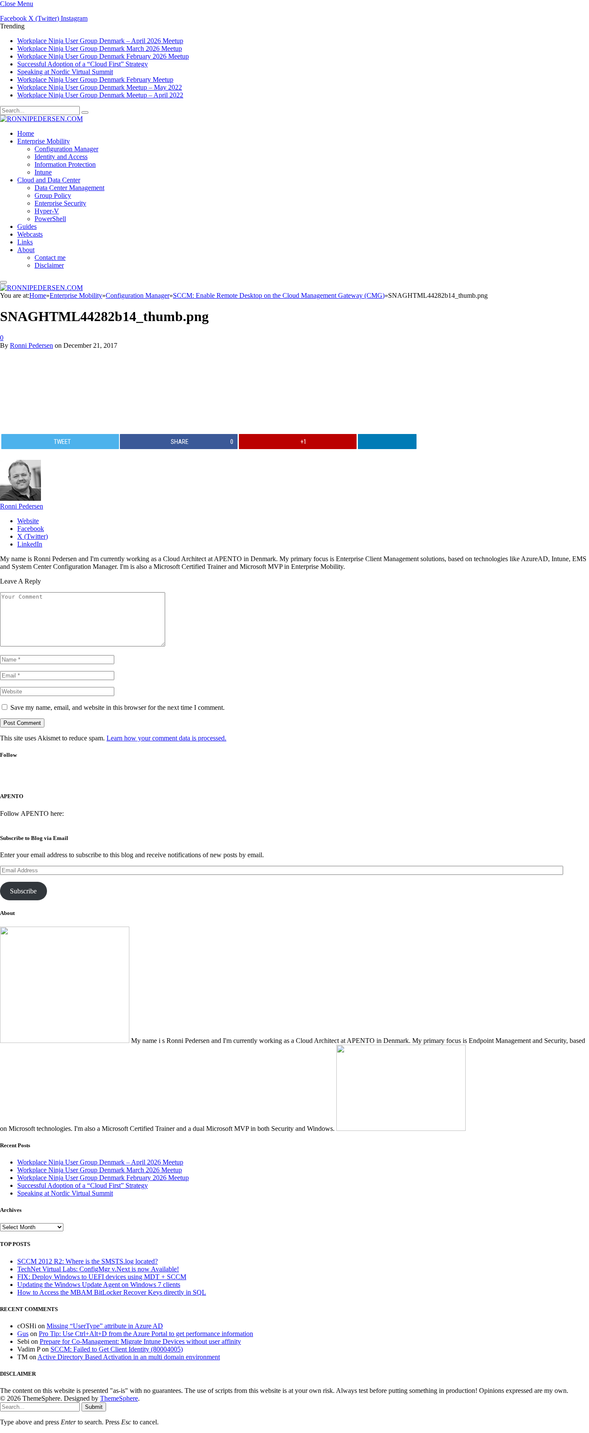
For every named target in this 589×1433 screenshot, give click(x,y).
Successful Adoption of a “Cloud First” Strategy (82, 64)
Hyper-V (46, 211)
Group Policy (52, 195)
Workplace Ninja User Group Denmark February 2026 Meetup (103, 56)
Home (25, 133)
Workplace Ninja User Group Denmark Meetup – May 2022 (99, 87)
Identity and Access (61, 156)
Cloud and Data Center (48, 180)
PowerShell (50, 218)
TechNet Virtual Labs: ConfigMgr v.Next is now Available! (98, 1269)
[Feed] (326, 778)
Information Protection (65, 164)
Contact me (50, 257)
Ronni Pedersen (31, 345)
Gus (22, 1333)
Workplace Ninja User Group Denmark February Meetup (95, 79)
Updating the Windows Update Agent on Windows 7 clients (98, 1284)
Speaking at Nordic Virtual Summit (65, 71)
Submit (94, 1407)
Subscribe (23, 891)
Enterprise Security (60, 203)
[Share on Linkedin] (387, 441)
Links (25, 242)
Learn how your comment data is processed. (166, 738)
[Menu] (3, 282)
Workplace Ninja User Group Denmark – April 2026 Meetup (100, 40)
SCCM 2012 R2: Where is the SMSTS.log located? (87, 1261)
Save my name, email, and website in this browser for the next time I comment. (117, 707)
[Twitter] (280, 778)
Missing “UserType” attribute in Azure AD (105, 1326)
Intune (43, 172)
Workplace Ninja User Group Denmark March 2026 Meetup (99, 48)
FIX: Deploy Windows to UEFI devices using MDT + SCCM (101, 1276)
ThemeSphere (119, 1398)
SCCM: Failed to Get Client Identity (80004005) (116, 1349)
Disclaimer (49, 265)
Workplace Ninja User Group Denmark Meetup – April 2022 (100, 95)
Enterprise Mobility (43, 141)
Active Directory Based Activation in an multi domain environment (129, 1357)
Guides (27, 226)
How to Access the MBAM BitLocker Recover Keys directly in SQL (111, 1292)
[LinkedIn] (303, 778)
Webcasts (30, 234)
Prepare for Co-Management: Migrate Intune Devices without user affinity (140, 1341)
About (25, 249)
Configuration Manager (66, 149)
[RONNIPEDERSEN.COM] (41, 118)
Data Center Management (69, 187)
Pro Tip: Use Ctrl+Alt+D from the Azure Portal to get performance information (146, 1333)
